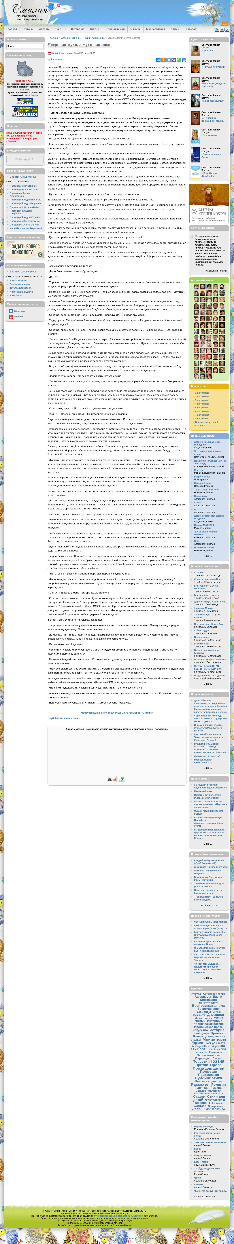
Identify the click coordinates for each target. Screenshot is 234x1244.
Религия (218, 1084)
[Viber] (173, 60)
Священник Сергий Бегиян (24, 224)
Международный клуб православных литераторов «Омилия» (117, 712)
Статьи (94, 28)
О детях (218, 1046)
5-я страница (202, 407)
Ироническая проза (208, 1027)
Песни (217, 1058)
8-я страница (202, 418)
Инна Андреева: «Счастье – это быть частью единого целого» (209, 728)
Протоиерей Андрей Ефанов (25, 203)
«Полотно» (207, 50)
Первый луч (200, 496)
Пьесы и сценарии (208, 1081)
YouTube (18, 316)
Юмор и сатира (214, 1109)
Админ (175, 28)
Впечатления (201, 643)
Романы (216, 1087)
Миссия (197, 1042)
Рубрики (27, 28)
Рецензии (202, 1087)
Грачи (197, 1149)
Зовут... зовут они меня (206, 489)
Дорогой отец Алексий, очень (210, 601)
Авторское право (214, 993)
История (217, 1030)
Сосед (197, 502)
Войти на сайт (24, 159)
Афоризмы (203, 996)
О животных (201, 1049)
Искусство (200, 1030)
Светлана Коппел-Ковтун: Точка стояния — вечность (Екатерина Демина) (208, 737)
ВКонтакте (19, 311)
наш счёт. (25, 89)
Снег (196, 541)
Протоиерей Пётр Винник (23, 186)
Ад (195, 509)
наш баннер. (32, 95)
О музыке (201, 1052)
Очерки (215, 1052)
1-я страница (202, 393)
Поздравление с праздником (209, 675)
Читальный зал (115, 28)
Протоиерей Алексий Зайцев (25, 207)
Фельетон (217, 1103)
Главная (11, 28)
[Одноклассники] (163, 60)
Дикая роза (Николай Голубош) (211, 867)
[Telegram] (168, 60)
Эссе (196, 1109)
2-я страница (202, 396)
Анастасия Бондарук (21, 292)
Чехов (197, 1178)
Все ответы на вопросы (23, 177)
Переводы (203, 1058)
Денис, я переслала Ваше (208, 579)
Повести (200, 1061)
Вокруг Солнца (202, 476)
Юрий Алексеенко (95, 38)
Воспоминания (208, 1008)
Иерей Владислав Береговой (26, 228)
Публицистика (208, 1078)
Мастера (198, 470)
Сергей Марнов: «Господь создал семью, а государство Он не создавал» (210, 718)
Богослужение (208, 1002)
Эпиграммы (215, 1106)
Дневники (215, 1015)
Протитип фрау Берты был (209, 624)
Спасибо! (199, 572)
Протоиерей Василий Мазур (25, 221)
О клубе (135, 28)
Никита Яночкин (18, 280)
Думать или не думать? (207, 756)
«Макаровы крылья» (212, 101)
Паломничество (208, 1055)
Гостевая (190, 28)
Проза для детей (208, 1068)
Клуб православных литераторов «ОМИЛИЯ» (118, 1216)
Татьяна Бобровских (21, 288)
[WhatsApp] (179, 60)
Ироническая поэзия (208, 1023)
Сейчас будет (201, 630)
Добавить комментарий (66, 718)
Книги (57, 29)
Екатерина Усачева (20, 284)
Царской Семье (202, 483)
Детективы (204, 1011)
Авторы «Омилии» (71, 38)
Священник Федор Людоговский (20, 194)
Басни (217, 996)
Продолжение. (202, 637)
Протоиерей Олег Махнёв (23, 189)
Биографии (208, 999)
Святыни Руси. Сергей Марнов (210, 922)
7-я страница (202, 415)
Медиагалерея (155, 28)
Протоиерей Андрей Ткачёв (25, 217)
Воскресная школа (208, 1006)
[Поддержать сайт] (117, 781)
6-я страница (202, 411)
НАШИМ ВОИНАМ (204, 547)
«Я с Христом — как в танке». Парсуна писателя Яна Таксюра (210, 957)
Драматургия (203, 1018)
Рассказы (56, 59)
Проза (216, 1065)
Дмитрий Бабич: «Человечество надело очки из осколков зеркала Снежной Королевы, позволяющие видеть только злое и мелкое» (210, 706)
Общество (201, 1046)
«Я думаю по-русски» (213, 67)
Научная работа (215, 1042)
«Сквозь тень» (209, 135)
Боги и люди (201, 1162)
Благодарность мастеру (207, 595)
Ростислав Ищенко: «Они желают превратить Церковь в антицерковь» (210, 804)
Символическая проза (208, 1093)
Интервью (77, 28)
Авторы (44, 28)
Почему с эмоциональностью (210, 659)
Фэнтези (200, 1106)
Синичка (198, 1184)
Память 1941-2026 (204, 525)
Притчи (201, 1065)
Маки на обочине (203, 791)
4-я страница (202, 404)
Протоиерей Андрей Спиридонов (21, 212)
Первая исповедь (203, 1126)
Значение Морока (203, 608)
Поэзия (216, 1061)
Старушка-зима (202, 1155)
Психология (208, 1075)
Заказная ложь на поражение (210, 1142)
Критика (217, 1033)
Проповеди (208, 1071)
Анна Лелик (16, 295)
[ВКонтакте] (158, 60)
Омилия (220, 1049)
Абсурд (196, 993)
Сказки (199, 1096)
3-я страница (202, 400)
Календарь (202, 1033)
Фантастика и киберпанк (210, 1101)
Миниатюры (214, 1039)
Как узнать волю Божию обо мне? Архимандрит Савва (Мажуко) (209, 935)
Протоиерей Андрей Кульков (25, 199)
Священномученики (208, 1090)
